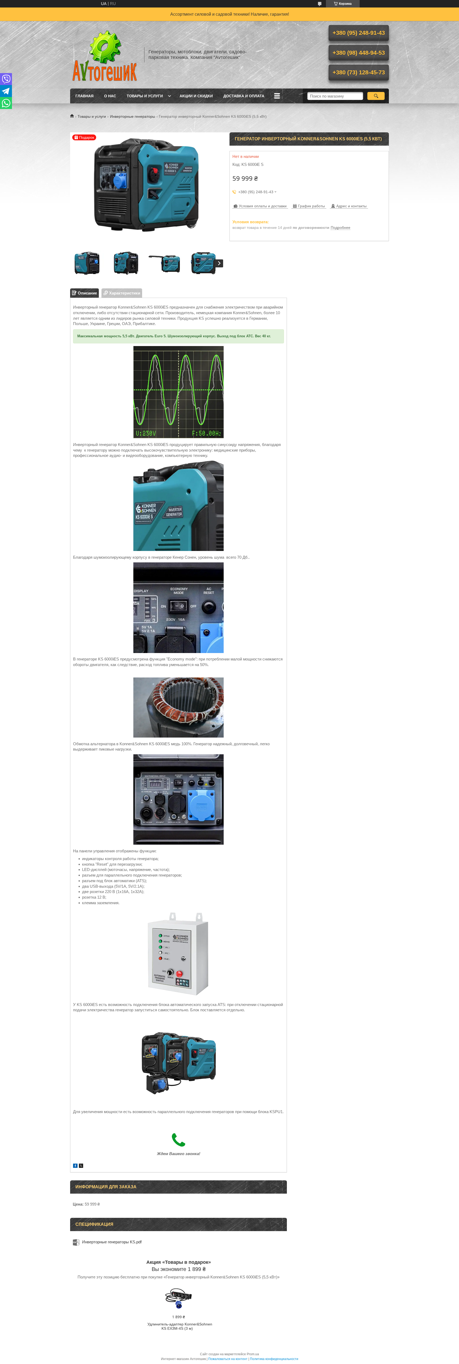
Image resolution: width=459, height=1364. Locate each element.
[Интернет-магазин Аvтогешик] (104, 55)
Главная (84, 96)
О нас (110, 96)
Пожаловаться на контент (228, 1359)
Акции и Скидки (196, 96)
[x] (81, 1166)
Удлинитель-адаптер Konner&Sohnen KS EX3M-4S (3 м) (179, 1326)
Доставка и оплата (243, 96)
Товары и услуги (145, 96)
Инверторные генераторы (132, 116)
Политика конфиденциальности (274, 1359)
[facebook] (75, 1166)
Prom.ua (253, 1354)
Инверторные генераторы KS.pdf (112, 1242)
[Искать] (376, 96)
